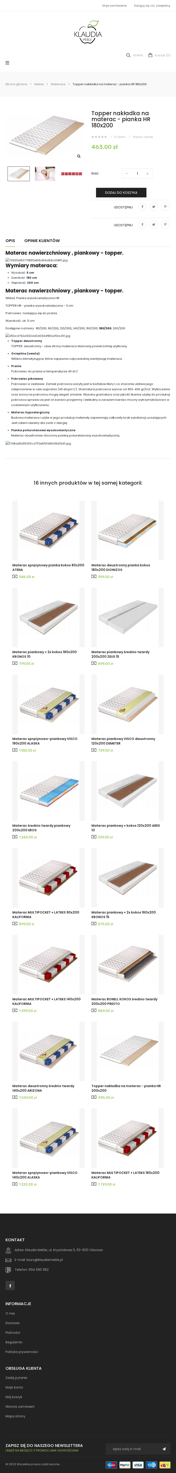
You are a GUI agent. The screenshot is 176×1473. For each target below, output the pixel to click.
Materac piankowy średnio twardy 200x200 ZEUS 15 (120, 654)
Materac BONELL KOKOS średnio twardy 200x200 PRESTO (124, 1001)
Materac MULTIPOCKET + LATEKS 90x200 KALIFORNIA (45, 914)
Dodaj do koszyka (121, 192)
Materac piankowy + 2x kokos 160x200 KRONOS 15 (123, 914)
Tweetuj (154, 209)
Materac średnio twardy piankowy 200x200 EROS (41, 827)
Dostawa (12, 1323)
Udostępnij (142, 209)
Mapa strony (15, 1416)
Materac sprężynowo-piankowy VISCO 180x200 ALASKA (44, 741)
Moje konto (14, 1387)
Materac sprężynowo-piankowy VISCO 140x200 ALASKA (44, 1175)
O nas (10, 1313)
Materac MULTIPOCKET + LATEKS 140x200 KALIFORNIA (46, 1001)
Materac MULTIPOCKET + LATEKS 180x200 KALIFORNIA (125, 1175)
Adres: (19, 1250)
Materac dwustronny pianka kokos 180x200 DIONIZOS (120, 567)
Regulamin (14, 1342)
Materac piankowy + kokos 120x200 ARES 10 (125, 827)
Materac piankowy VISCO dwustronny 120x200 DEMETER (123, 741)
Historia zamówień (20, 1406)
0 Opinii (119, 137)
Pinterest (165, 209)
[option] (19, 173)
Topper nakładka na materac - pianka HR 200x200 (126, 1088)
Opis (10, 240)
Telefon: (21, 1269)
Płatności (13, 1332)
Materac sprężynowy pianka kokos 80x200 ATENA (48, 567)
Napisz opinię (143, 137)
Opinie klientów (42, 240)
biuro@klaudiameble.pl (45, 1260)
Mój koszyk (14, 1397)
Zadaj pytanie (16, 1377)
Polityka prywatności (22, 1352)
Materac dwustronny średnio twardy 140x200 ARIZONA (43, 1088)
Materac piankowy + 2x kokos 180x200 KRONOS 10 (44, 654)
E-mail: (20, 1260)
